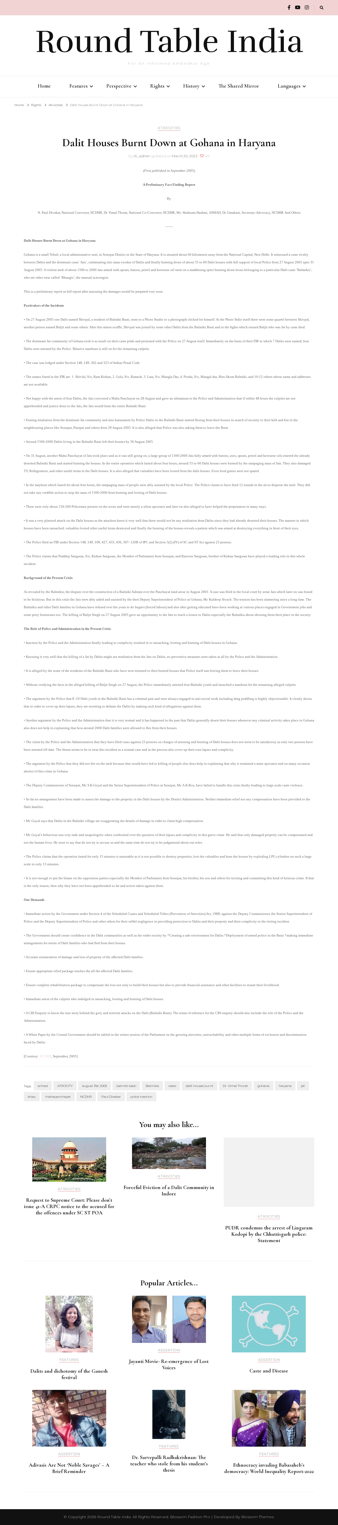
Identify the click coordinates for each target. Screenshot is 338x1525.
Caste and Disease (269, 1371)
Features (78, 86)
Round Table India (169, 41)
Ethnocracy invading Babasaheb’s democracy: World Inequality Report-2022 (269, 1468)
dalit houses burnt (199, 1086)
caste (172, 1086)
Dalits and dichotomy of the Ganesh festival (69, 1374)
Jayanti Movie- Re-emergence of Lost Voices (169, 1364)
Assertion (169, 1350)
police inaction (141, 1097)
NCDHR (45, 1056)
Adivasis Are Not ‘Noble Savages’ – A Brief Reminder (69, 1468)
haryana (285, 1086)
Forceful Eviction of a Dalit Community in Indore (169, 1190)
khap (32, 1097)
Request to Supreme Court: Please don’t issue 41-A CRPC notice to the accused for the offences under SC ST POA (69, 1206)
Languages (289, 86)
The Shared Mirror (238, 86)
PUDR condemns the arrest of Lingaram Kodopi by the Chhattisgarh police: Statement (269, 1234)
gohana (263, 1086)
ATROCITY (65, 1086)
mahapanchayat (58, 1097)
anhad (43, 1086)
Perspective (119, 86)
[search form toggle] (321, 7)
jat (303, 1086)
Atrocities (169, 128)
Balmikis (152, 1086)
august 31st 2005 (94, 1086)
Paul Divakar (111, 1097)
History (191, 86)
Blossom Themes (257, 1516)
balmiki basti (126, 1086)
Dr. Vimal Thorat (235, 1086)
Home (44, 86)
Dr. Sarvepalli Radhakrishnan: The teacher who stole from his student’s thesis (169, 1463)
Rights (157, 86)
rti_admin (142, 156)
